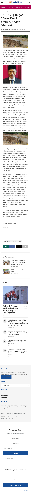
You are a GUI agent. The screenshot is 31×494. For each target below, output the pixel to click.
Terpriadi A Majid (16, 241)
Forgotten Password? (8, 458)
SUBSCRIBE (6, 376)
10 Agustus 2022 (5, 29)
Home (3, 7)
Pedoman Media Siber (19, 413)
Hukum (26, 7)
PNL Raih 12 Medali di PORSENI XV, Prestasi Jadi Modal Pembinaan (17, 342)
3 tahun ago (15, 273)
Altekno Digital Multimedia (7, 418)
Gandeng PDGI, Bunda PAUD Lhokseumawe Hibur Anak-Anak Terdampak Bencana (17, 332)
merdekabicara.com (10, 416)
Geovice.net (4, 395)
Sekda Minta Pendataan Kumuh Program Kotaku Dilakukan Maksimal (18, 262)
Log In (26, 490)
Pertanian (8, 11)
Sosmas (10, 7)
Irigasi (8, 241)
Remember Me (8, 448)
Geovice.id (4, 397)
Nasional (19, 7)
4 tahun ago (15, 266)
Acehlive (3, 393)
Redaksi (9, 413)
